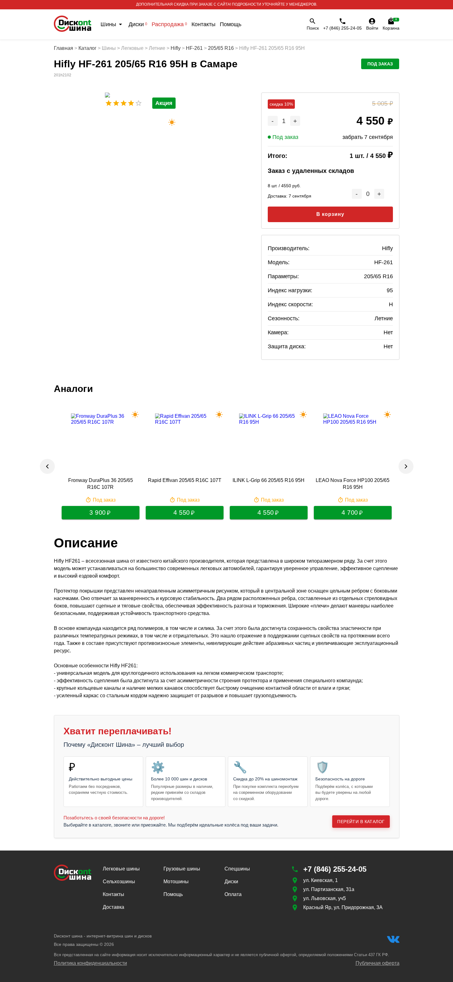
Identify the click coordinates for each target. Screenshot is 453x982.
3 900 (97, 512)
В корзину (330, 214)
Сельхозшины (119, 881)
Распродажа (169, 24)
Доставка (113, 907)
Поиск (313, 28)
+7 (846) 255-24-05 (342, 28)
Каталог (87, 48)
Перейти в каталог (361, 821)
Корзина (391, 24)
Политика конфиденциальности (90, 963)
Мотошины (176, 881)
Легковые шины (121, 868)
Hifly (176, 48)
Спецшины (237, 868)
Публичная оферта (377, 963)
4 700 (350, 512)
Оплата (233, 894)
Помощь (230, 24)
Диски (138, 24)
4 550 (181, 512)
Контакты (203, 24)
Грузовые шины (181, 868)
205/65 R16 (221, 48)
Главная (63, 48)
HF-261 (194, 48)
